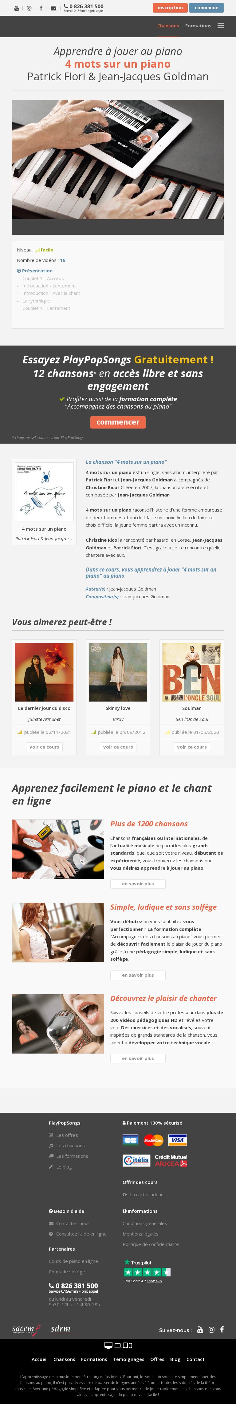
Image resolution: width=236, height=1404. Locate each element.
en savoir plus (138, 883)
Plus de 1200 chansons (149, 823)
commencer (118, 422)
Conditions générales (145, 1223)
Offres (157, 1359)
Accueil (40, 1359)
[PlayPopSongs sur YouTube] (17, 7)
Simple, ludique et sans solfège (163, 907)
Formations (94, 1359)
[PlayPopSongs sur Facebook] (41, 7)
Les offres (66, 1135)
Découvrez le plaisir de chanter (163, 998)
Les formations (71, 1156)
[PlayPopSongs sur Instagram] (29, 7)
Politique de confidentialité (151, 1244)
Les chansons (70, 1145)
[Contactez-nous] (53, 7)
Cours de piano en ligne (73, 1261)
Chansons (64, 1359)
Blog (175, 1359)
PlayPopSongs (46, 26)
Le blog (63, 1167)
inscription (170, 7)
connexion (206, 7)
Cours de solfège (67, 1271)
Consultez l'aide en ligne (81, 1234)
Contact (196, 1359)
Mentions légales (141, 1234)
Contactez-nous (72, 1223)
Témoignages (128, 1359)
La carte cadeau (146, 1194)
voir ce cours (44, 747)
